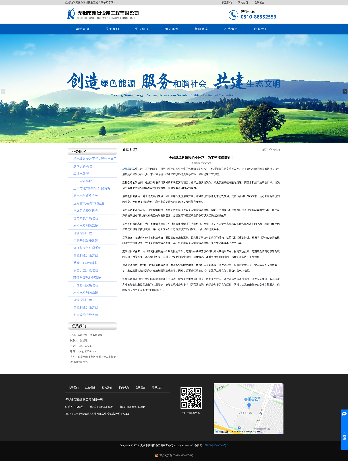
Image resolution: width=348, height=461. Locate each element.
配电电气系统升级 (85, 196)
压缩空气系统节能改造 (88, 203)
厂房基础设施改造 (85, 240)
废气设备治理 (82, 166)
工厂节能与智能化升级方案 (91, 188)
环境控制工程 (82, 233)
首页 (264, 149)
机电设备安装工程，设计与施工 (95, 158)
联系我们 (227, 2)
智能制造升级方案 (85, 255)
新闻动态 (201, 28)
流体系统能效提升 (85, 211)
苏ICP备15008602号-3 (217, 445)
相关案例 (172, 28)
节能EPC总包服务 (85, 263)
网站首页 (243, 2)
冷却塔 (126, 168)
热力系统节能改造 (85, 218)
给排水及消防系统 (85, 225)
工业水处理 (81, 173)
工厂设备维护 (82, 181)
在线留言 (259, 2)
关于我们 (112, 28)
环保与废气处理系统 (87, 248)
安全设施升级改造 (85, 270)
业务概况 (142, 28)
